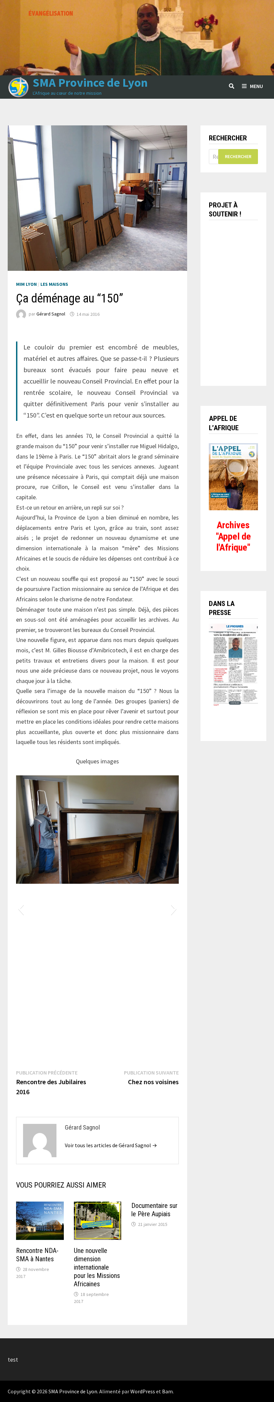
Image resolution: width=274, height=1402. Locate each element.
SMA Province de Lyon (90, 82)
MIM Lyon (26, 284)
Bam (167, 1391)
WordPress (142, 1391)
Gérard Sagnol (50, 314)
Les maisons (54, 284)
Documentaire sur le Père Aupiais (154, 1210)
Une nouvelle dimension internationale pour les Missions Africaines (97, 1267)
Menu (256, 86)
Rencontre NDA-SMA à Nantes (37, 1255)
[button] (21, 908)
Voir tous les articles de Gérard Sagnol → (111, 1145)
